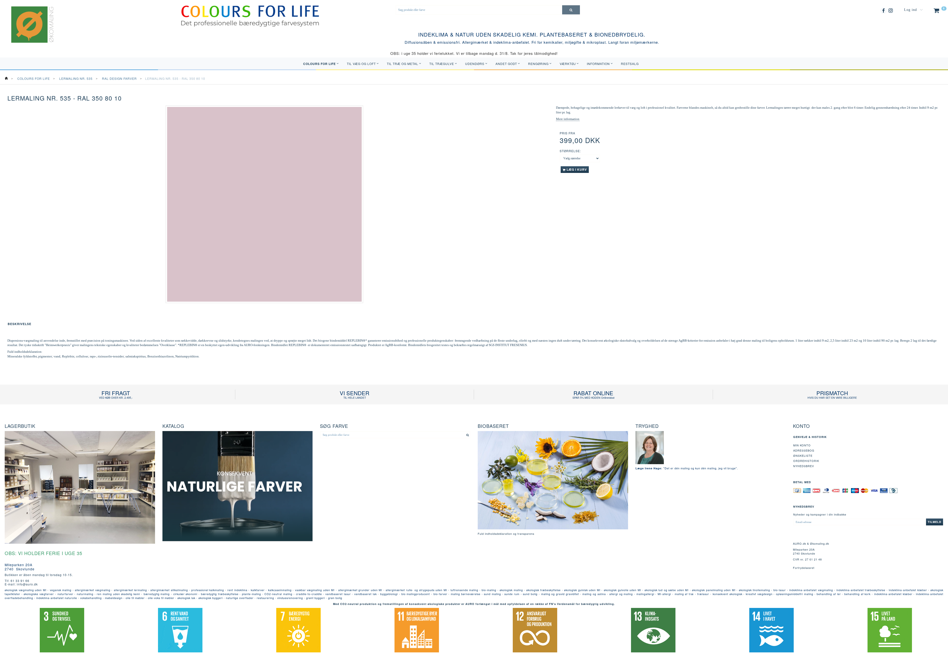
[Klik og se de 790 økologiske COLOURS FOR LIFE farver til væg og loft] (250, 16)
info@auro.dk (27, 584)
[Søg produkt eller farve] (571, 9)
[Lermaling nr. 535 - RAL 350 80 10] (264, 204)
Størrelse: (570, 151)
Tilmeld (934, 522)
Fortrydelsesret (803, 568)
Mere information (567, 119)
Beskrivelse (19, 324)
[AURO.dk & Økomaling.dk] (28, 30)
